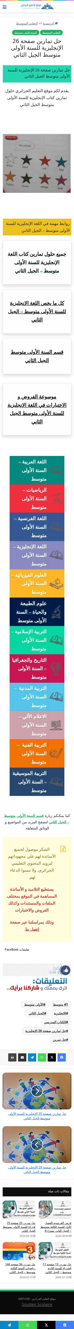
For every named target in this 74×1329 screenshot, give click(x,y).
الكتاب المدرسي (55, 1022)
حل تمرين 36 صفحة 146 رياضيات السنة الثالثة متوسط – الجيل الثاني (20, 1268)
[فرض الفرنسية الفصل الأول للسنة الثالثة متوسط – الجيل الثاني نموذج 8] (55, 1209)
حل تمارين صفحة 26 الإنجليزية (45, 1031)
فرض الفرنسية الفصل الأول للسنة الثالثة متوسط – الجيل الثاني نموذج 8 (55, 1227)
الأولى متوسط (33, 1004)
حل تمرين (59, 1039)
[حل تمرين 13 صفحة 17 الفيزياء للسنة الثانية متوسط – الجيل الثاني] (55, 1251)
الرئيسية (49, 23)
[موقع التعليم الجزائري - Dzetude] (37, 6)
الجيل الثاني (36, 1013)
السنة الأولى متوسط (25, 32)
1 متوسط (60, 1004)
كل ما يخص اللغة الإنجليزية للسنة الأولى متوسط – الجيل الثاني (37, 311)
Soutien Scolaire (37, 1304)
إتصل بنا (32, 929)
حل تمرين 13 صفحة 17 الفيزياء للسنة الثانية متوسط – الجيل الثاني (57, 1268)
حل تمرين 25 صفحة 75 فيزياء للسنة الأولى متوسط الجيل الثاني (19, 1227)
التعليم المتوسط (27, 23)
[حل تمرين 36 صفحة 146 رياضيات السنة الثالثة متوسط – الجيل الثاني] (19, 1251)
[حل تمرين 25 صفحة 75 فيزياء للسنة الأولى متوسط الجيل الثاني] (19, 1209)
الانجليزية (60, 1013)
